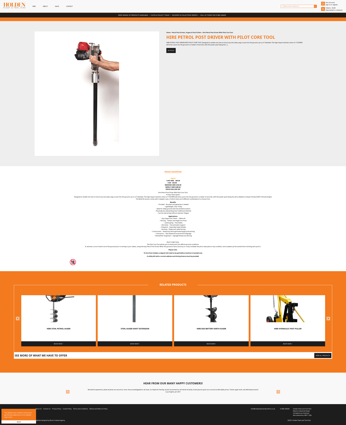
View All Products (323, 356)
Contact (69, 6)
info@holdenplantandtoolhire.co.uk (263, 409)
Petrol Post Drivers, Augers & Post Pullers (186, 32)
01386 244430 (284, 409)
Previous (17, 318)
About (45, 6)
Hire (34, 6)
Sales (57, 6)
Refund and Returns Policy (98, 409)
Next (328, 318)
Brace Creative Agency (57, 420)
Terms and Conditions (80, 409)
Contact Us (47, 409)
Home (168, 32)
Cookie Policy (67, 409)
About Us (38, 409)
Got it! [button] (19, 422)
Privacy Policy (56, 409)
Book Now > (58, 344)
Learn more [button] (8, 417)
